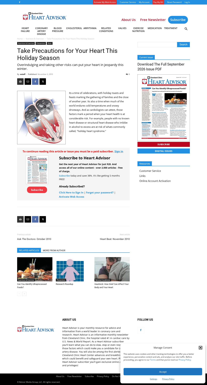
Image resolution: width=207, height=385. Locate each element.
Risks (50, 43)
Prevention (41, 43)
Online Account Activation (155, 181)
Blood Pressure (57, 30)
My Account (144, 2)
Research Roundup (64, 284)
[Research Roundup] (73, 269)
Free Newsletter (74, 376)
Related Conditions (106, 30)
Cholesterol (74, 28)
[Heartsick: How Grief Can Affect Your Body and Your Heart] (112, 269)
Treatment (170, 28)
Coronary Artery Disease (41, 30)
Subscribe (178, 20)
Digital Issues (163, 151)
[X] (42, 81)
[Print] (20, 81)
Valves (122, 28)
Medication (155, 28)
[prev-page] (19, 294)
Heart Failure (25, 30)
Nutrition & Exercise (35, 38)
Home (20, 38)
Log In (187, 2)
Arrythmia (89, 28)
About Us (60, 376)
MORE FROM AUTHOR (54, 250)
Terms (153, 359)
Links (142, 176)
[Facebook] (19, 2)
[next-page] (24, 294)
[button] (200, 347)
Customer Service (128, 2)
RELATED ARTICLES (29, 250)
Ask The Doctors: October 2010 (34, 239)
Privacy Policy (185, 359)
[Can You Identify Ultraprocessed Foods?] (34, 269)
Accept (163, 371)
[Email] (28, 81)
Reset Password (174, 2)
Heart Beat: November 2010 (115, 239)
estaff (22, 74)
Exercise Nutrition (138, 30)
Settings (153, 379)
